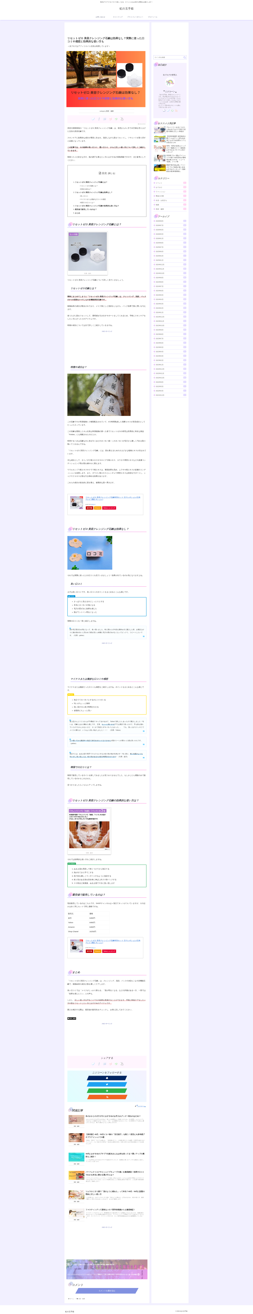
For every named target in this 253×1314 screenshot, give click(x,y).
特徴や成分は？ (86, 189)
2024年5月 (170, 295)
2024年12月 (170, 264)
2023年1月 (170, 365)
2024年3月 (170, 304)
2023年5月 (170, 347)
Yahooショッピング (109, 508)
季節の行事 (170, 196)
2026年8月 (170, 221)
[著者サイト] (107, 1078)
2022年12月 (170, 369)
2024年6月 (170, 291)
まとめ (77, 213)
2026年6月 (170, 230)
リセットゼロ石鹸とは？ (89, 186)
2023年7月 (170, 338)
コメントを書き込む (107, 1291)
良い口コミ (84, 196)
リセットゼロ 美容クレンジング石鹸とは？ (91, 182)
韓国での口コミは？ (87, 202)
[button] (185, 57)
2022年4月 (170, 391)
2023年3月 (170, 356)
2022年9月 (170, 382)
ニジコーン (170, 91)
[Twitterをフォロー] (107, 1084)
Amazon (97, 508)
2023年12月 (170, 317)
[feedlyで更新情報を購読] (107, 1090)
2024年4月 (170, 299)
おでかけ (171, 187)
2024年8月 (170, 282)
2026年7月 (170, 225)
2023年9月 (170, 330)
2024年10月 (170, 273)
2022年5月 (170, 386)
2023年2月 (170, 360)
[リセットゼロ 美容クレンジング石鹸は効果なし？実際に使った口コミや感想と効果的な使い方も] (104, 118)
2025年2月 (170, 256)
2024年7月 (170, 286)
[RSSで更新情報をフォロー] (107, 1097)
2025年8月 (170, 243)
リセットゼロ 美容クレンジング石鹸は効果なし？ (93, 192)
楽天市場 (89, 508)
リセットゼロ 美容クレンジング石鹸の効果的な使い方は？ (97, 206)
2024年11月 (170, 269)
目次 (104, 173)
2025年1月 (170, 260)
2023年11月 (170, 321)
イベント (170, 183)
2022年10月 (170, 378)
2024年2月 (170, 308)
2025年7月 (170, 247)
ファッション (170, 192)
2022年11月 (170, 373)
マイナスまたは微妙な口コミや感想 (93, 199)
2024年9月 (170, 277)
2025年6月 (170, 251)
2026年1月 (170, 238)
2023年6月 (170, 343)
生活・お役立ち (170, 200)
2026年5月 (170, 234)
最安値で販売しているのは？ (86, 209)
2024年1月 (170, 312)
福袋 (170, 205)
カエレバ (93, 504)
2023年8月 (170, 334)
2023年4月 (170, 351)
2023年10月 (170, 325)
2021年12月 (170, 395)
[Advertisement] (106, 28)
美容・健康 (73, 1018)
